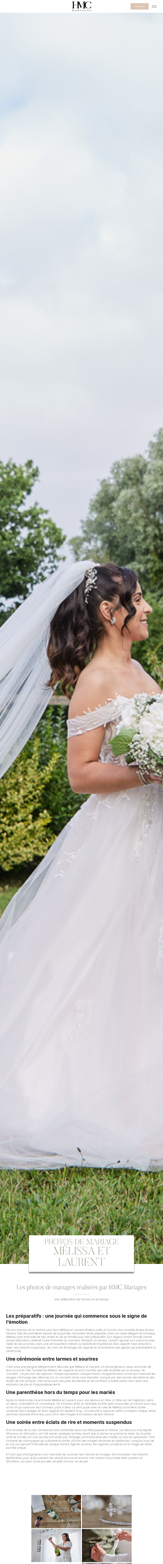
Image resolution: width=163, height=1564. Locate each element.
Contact (140, 6)
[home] (81, 6)
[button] (154, 6)
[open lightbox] (56, 1511)
